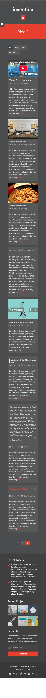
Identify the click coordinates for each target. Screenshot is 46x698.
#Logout (14, 592)
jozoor (28, 669)
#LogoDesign (25, 572)
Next (34, 310)
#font (26, 577)
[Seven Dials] (13, 615)
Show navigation (23, 17)
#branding (15, 572)
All (10, 47)
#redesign (32, 589)
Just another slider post (21, 322)
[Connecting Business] (23, 625)
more (22, 113)
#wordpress (22, 587)
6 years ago (16, 565)
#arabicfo (32, 577)
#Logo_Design (17, 594)
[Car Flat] (23, 615)
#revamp (23, 589)
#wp (29, 587)
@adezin (27, 565)
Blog (16, 47)
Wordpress (13, 52)
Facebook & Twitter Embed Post (23, 361)
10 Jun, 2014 (15, 145)
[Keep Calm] (33, 625)
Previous (15, 310)
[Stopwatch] (33, 615)
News (24, 47)
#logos (34, 587)
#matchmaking (17, 577)
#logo (34, 569)
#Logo (32, 592)
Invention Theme (18, 489)
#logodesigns (16, 574)
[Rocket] (13, 625)
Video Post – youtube (20, 80)
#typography (28, 574)
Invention (25, 666)
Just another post (18, 141)
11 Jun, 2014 (15, 83)
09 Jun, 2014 (15, 209)
